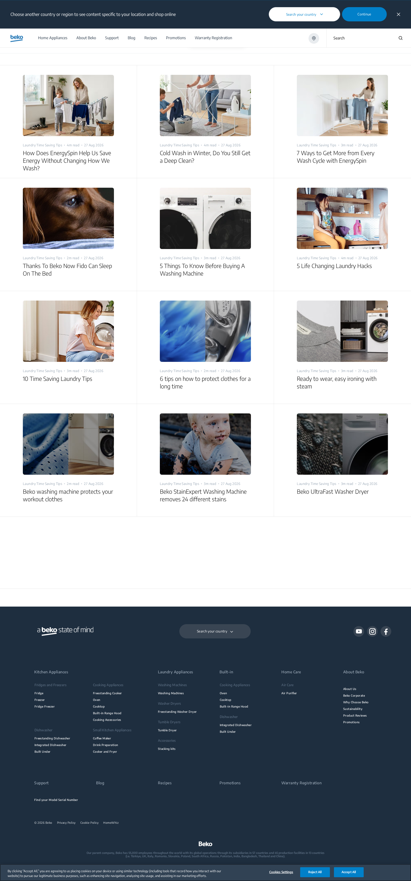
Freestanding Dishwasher (52, 738)
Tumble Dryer (167, 730)
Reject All (315, 872)
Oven (96, 700)
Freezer (39, 700)
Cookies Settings (281, 872)
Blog (100, 783)
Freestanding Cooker (107, 693)
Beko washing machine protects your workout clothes (68, 495)
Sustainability (353, 709)
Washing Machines (171, 693)
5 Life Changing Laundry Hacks (334, 265)
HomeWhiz (111, 822)
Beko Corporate (354, 695)
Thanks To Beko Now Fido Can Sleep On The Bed (67, 269)
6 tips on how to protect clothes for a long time (205, 382)
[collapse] (398, 14)
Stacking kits (167, 749)
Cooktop (99, 706)
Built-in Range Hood (107, 713)
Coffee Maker (102, 738)
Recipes (164, 783)
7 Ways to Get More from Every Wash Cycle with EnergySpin (335, 156)
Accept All (349, 872)
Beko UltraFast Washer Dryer (333, 491)
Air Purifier (289, 693)
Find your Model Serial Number (56, 800)
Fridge (39, 693)
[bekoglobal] (16, 38)
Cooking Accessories (107, 720)
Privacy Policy (66, 822)
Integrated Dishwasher (50, 745)
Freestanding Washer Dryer (177, 711)
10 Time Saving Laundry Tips (57, 378)
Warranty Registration (301, 783)
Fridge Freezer (44, 706)
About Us (350, 689)
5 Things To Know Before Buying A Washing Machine (202, 269)
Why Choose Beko (356, 702)
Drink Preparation (105, 745)
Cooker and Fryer (105, 751)
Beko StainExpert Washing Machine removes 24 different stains (203, 495)
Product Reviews (355, 715)
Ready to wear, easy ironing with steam (337, 382)
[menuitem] (52, 38)
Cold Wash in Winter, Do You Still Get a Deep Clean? (205, 156)
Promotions (351, 722)
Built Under (42, 751)
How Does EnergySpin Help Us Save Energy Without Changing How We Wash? (67, 160)
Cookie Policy (89, 822)
